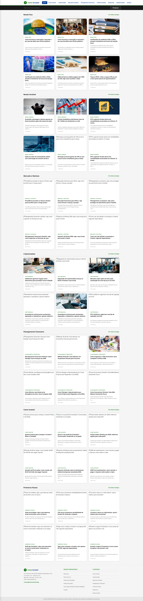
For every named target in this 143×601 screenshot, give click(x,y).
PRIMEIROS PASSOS (30, 510)
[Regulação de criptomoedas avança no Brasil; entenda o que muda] (71, 275)
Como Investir (52, 2)
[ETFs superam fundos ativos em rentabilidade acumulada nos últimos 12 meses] (104, 116)
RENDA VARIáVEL (29, 117)
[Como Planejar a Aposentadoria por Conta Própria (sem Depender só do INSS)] (71, 388)
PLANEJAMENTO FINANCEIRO (32, 354)
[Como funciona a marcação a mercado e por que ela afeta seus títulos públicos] (39, 36)
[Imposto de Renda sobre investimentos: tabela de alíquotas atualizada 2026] (71, 466)
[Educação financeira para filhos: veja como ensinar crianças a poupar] (71, 197)
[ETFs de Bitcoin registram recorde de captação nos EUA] (104, 310)
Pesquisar (116, 8)
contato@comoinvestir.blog (31, 582)
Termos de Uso (67, 577)
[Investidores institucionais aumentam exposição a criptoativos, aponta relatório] (39, 310)
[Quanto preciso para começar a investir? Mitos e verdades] (39, 430)
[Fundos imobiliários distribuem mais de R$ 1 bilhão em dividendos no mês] (71, 116)
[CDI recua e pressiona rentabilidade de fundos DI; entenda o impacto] (71, 508)
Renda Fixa (111, 2)
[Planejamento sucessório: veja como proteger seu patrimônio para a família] (104, 197)
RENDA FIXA (28, 37)
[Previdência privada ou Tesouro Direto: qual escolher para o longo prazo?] (39, 197)
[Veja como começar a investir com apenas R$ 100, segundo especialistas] (71, 543)
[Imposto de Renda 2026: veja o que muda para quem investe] (71, 232)
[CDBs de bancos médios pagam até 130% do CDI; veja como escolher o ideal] (71, 73)
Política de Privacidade (69, 580)
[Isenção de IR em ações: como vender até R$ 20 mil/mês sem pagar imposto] (39, 466)
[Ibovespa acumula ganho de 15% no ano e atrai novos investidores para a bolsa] (71, 153)
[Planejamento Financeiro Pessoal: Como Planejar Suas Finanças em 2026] (39, 352)
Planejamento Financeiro (88, 2)
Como (32, 570)
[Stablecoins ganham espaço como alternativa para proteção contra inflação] (39, 275)
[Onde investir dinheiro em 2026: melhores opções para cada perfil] (104, 430)
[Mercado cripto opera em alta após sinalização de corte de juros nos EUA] (104, 275)
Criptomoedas (62, 2)
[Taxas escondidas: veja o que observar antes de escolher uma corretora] (39, 508)
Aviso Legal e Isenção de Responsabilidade (74, 586)
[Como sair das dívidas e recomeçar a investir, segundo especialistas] (104, 232)
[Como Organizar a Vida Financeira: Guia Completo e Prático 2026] (104, 352)
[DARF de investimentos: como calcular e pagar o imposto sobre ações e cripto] (104, 466)
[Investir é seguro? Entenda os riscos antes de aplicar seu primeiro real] (104, 543)
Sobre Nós (66, 574)
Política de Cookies (68, 583)
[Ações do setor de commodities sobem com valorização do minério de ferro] (39, 153)
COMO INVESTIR (29, 432)
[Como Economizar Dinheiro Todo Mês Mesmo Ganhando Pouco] (104, 388)
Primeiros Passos (101, 2)
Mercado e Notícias (73, 2)
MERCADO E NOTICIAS (30, 198)
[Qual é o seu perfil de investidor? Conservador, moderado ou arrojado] (71, 430)
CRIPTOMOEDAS (29, 276)
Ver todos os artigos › (113, 14)
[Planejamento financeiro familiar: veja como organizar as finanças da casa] (39, 232)
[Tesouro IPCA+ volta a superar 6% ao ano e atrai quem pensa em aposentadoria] (104, 73)
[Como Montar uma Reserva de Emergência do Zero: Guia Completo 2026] (39, 388)
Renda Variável (120, 2)
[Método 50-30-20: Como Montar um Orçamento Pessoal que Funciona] (71, 352)
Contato (129, 2)
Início (44, 2)
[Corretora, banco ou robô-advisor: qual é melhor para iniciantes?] (104, 508)
